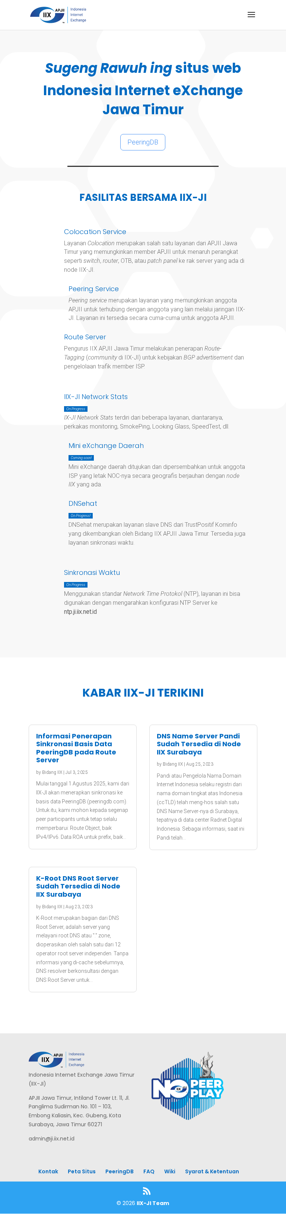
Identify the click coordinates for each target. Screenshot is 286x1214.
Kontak (48, 1171)
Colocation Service (95, 231)
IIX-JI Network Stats (96, 396)
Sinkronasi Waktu (92, 572)
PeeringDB (142, 142)
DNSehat (83, 503)
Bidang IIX (52, 772)
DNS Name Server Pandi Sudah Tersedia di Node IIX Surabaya (199, 744)
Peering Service (94, 288)
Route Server (85, 337)
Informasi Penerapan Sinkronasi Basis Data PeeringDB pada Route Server (76, 748)
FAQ (149, 1171)
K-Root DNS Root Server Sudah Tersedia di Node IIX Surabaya (78, 886)
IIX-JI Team (153, 1203)
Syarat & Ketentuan (212, 1171)
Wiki (169, 1171)
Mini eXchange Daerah (106, 445)
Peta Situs (82, 1171)
